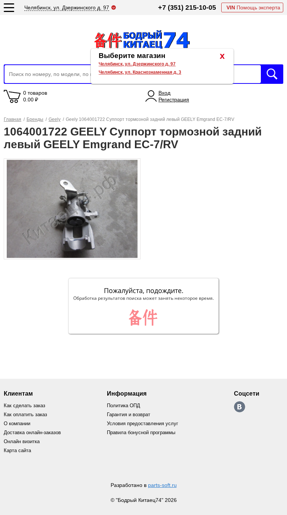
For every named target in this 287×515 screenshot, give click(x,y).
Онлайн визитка (22, 441)
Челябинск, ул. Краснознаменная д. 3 (140, 72)
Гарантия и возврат (128, 414)
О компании (17, 423)
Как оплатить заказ (25, 414)
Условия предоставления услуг (142, 423)
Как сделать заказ (24, 405)
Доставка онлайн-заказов (32, 432)
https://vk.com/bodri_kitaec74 (239, 406)
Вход (164, 93)
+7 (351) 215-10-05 (187, 7)
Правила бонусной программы (141, 432)
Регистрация (173, 100)
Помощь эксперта (253, 7)
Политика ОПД (123, 405)
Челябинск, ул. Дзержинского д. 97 (137, 64)
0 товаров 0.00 (35, 96)
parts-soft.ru (162, 485)
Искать (272, 74)
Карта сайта (17, 450)
